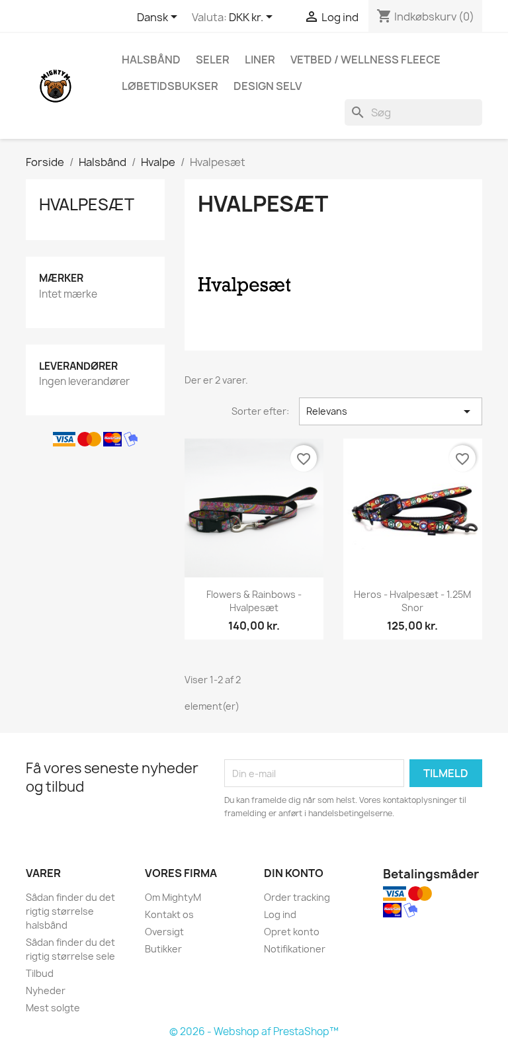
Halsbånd (151, 59)
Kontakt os (169, 914)
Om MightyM (173, 897)
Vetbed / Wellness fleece (365, 59)
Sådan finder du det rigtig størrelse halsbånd (70, 911)
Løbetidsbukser (170, 86)
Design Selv (267, 86)
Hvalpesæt (86, 204)
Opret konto (291, 931)
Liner (260, 59)
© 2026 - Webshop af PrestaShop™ (254, 1031)
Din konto (293, 873)
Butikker (163, 949)
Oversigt (164, 931)
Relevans (390, 411)
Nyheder (45, 990)
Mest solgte (53, 1007)
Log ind (280, 914)
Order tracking (297, 897)
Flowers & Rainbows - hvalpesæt (254, 601)
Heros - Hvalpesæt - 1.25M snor (412, 601)
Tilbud (40, 973)
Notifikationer (294, 949)
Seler (213, 59)
